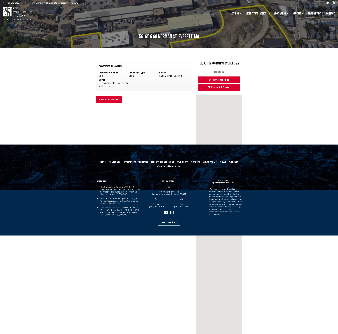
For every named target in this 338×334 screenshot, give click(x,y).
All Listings (114, 162)
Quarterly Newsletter (169, 166)
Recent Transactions (256, 13)
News (223, 162)
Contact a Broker (220, 87)
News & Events (315, 13)
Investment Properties (135, 162)
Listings (235, 13)
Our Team (182, 162)
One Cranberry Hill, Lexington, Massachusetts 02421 (55, 3)
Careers (195, 162)
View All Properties (108, 99)
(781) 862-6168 (12, 3)
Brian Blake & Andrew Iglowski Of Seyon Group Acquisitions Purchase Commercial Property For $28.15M (119, 201)
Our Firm (296, 13)
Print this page (220, 80)
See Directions (169, 222)
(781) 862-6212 (181, 206)
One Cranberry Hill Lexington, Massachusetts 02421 (169, 193)
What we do (280, 13)
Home (102, 162)
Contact (330, 13)
